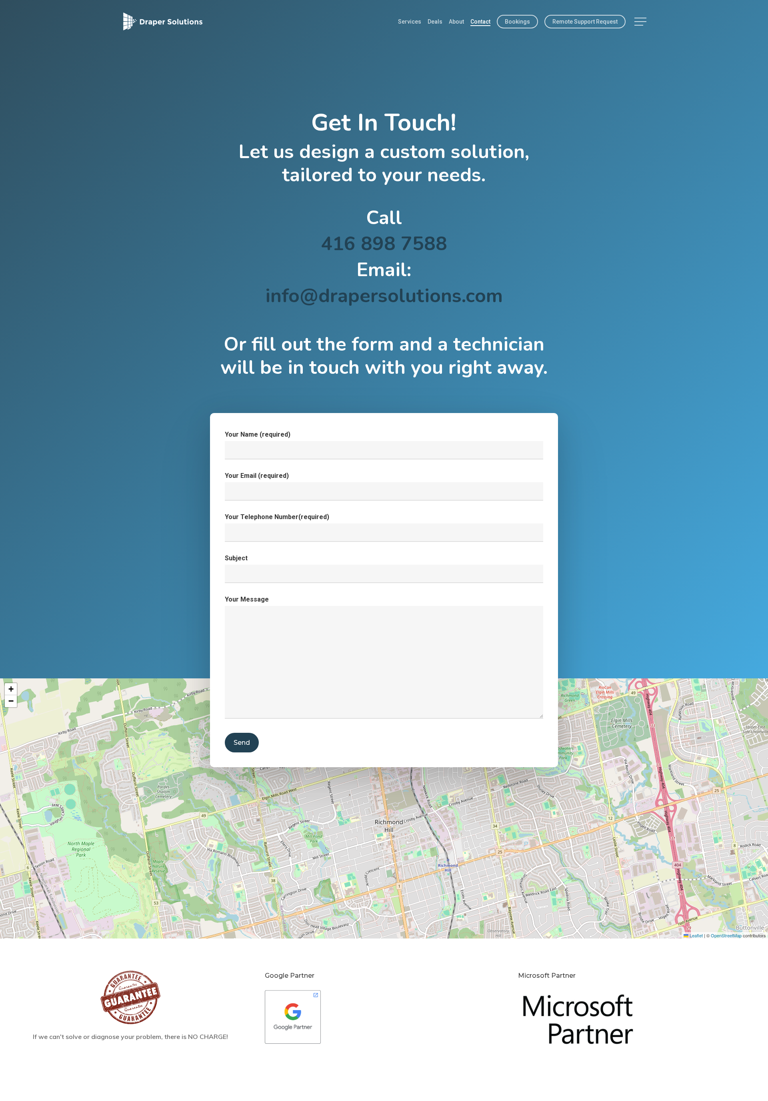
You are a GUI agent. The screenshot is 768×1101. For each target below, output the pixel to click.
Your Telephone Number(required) (277, 517)
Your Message (247, 599)
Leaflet (695, 935)
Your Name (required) (257, 434)
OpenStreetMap (726, 935)
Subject (236, 558)
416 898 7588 (384, 244)
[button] (641, 22)
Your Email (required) (257, 475)
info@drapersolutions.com (384, 296)
